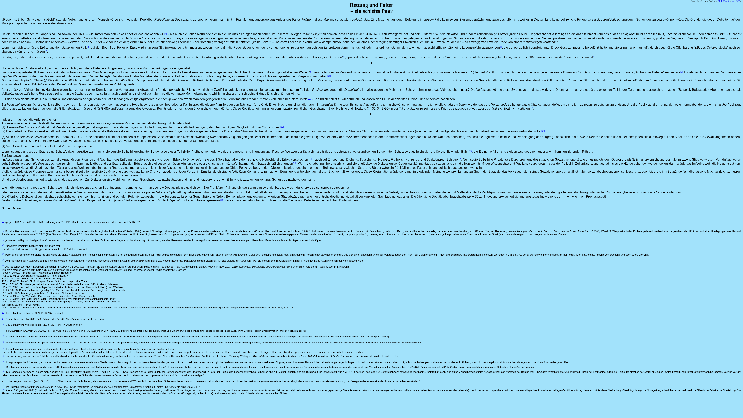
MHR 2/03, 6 (723, 1)
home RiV (736, 1)
